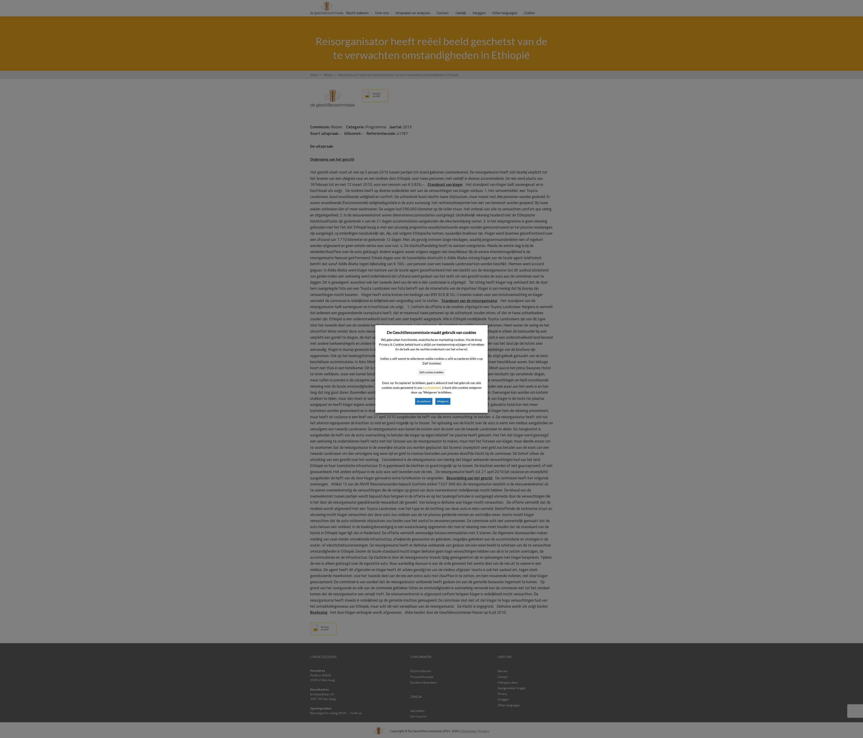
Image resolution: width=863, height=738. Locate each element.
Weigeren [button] (443, 401)
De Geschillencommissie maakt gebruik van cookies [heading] (431, 332)
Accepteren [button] (424, 401)
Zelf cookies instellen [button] (431, 372)
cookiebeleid (432, 387)
